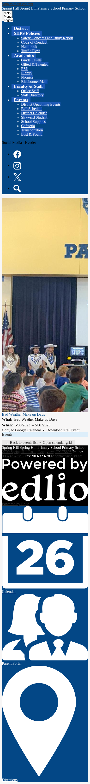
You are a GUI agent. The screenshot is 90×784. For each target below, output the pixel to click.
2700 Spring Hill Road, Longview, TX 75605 (37, 452)
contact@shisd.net (68, 456)
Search (17, 188)
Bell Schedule (31, 109)
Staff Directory (32, 95)
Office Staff (30, 91)
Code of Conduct (34, 42)
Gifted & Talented (34, 64)
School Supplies (33, 122)
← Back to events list (21, 442)
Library (26, 73)
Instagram (17, 165)
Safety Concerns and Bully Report (47, 38)
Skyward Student (34, 117)
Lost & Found (31, 134)
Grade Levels (31, 60)
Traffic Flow (30, 51)
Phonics (27, 77)
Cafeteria (28, 126)
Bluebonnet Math (34, 82)
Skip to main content (17, 4)
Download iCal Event (62, 430)
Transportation (32, 130)
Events (7, 434)
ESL (24, 69)
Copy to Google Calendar (21, 430)
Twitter (17, 177)
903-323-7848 (13, 456)
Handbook (29, 47)
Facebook (17, 154)
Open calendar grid (57, 442)
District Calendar (34, 113)
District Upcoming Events (40, 104)
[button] (27, 33)
